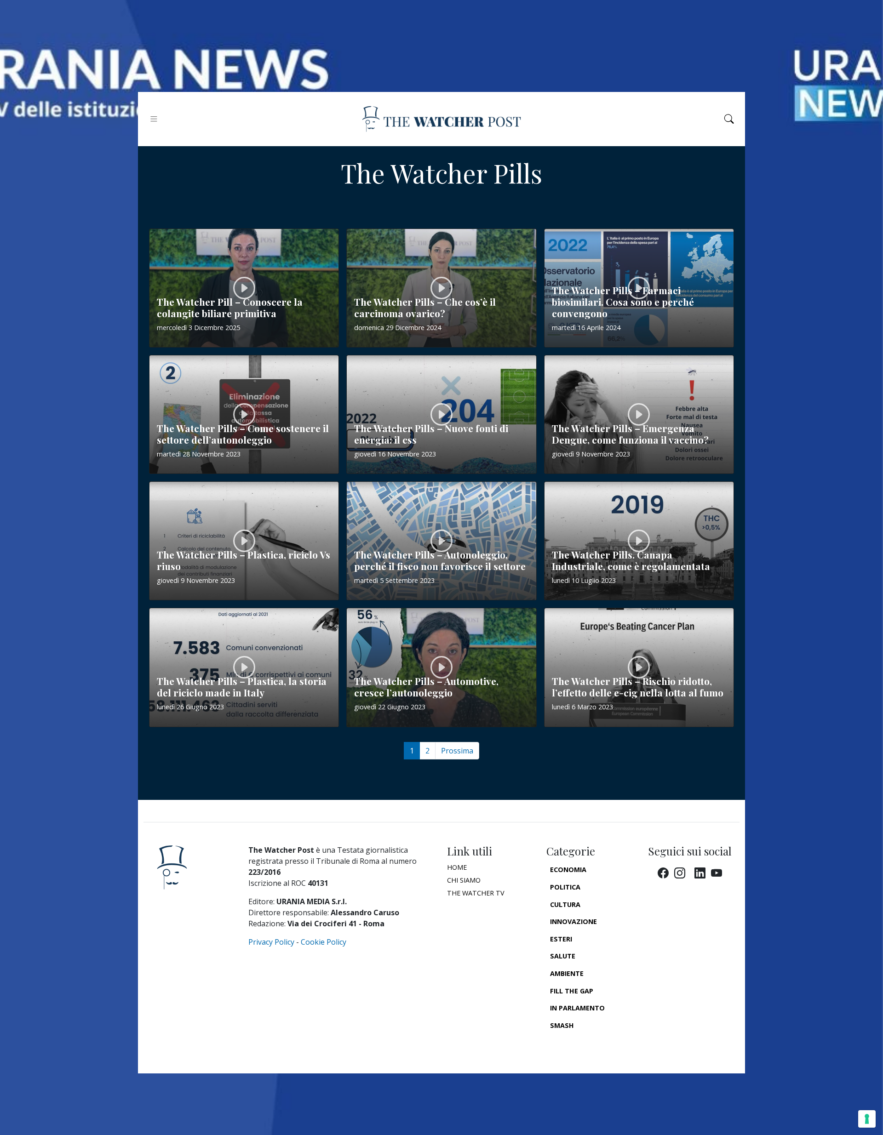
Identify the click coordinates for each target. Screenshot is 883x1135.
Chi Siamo (464, 880)
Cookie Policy (323, 942)
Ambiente (567, 973)
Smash (562, 1025)
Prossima (457, 751)
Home (457, 867)
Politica (565, 887)
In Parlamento (577, 1008)
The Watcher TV (476, 893)
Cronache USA (576, 1042)
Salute (562, 956)
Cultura (565, 904)
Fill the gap (571, 991)
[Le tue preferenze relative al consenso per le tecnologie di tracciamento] (867, 1119)
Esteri (561, 939)
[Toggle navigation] (153, 118)
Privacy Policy (271, 942)
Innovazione (573, 921)
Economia (568, 869)
